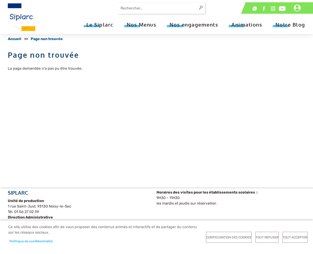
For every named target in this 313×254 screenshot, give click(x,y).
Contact (254, 8)
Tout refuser (267, 237)
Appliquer (202, 6)
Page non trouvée (47, 39)
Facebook (264, 8)
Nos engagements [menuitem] (194, 24)
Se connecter (297, 8)
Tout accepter (295, 237)
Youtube (282, 8)
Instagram (273, 8)
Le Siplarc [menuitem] (99, 24)
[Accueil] (21, 17)
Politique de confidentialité (31, 241)
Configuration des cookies (228, 237)
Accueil (14, 39)
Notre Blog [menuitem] (290, 24)
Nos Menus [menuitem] (141, 24)
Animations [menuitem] (246, 24)
